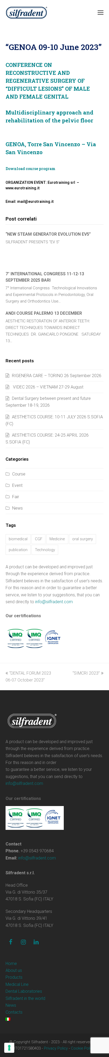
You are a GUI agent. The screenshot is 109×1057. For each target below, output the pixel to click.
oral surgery (82, 539)
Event (17, 485)
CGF (38, 539)
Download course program (30, 168)
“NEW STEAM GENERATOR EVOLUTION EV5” (48, 234)
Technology (45, 549)
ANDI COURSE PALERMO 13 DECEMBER (44, 313)
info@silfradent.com (54, 601)
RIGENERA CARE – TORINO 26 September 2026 (56, 375)
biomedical (18, 539)
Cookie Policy (82, 1048)
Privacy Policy (56, 1048)
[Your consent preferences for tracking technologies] (9, 1048)
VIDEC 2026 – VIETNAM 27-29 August (47, 387)
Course (18, 474)
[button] (100, 13)
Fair (15, 496)
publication (18, 549)
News (17, 508)
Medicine (57, 539)
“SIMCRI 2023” (86, 673)
